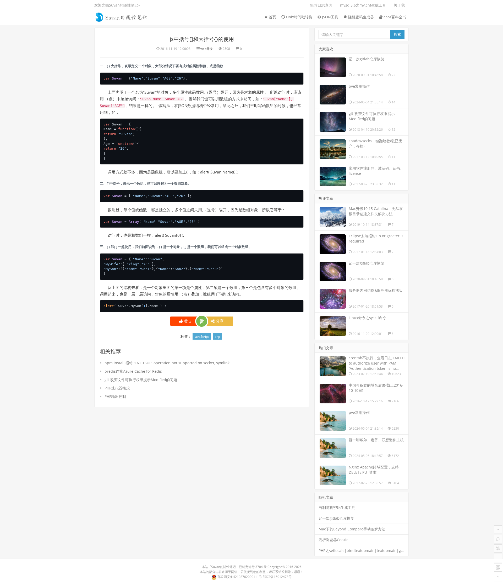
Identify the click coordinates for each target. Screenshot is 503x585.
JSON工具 (329, 16)
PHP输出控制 (115, 396)
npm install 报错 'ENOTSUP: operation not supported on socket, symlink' (167, 362)
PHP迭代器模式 (117, 388)
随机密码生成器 (360, 16)
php (217, 336)
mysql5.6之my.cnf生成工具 (363, 5)
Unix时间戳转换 (298, 16)
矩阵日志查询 (321, 5)
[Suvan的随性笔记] (121, 16)
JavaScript (201, 336)
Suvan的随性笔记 (223, 567)
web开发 (206, 48)
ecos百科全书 (394, 16)
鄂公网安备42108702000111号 (239, 577)
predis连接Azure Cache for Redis (133, 371)
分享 (220, 321)
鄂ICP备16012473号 (277, 577)
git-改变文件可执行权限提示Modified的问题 (141, 379)
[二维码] (498, 567)
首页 (272, 16)
